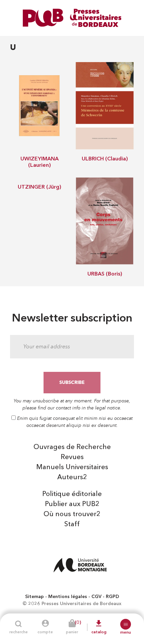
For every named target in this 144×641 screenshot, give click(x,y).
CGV (96, 596)
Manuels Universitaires (72, 467)
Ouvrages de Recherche (72, 447)
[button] (125, 624)
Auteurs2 (72, 477)
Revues (72, 457)
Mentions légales (67, 596)
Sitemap (34, 596)
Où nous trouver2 (72, 514)
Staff (72, 524)
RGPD (112, 596)
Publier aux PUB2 (72, 504)
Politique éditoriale (72, 494)
